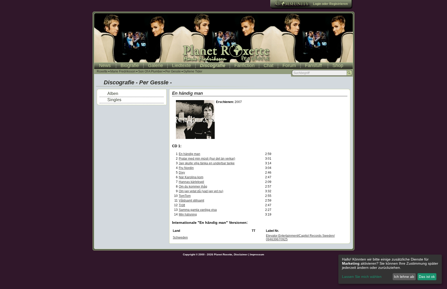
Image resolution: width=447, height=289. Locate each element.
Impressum (257, 254)
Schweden (180, 237)
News (105, 65)
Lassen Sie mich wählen (362, 277)
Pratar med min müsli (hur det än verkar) (207, 158)
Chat (268, 65)
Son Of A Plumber (150, 71)
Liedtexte (181, 65)
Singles (114, 100)
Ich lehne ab (404, 277)
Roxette (102, 71)
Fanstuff (313, 65)
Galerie (155, 65)
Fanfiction (244, 65)
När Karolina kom (191, 177)
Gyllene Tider (192, 71)
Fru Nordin (186, 168)
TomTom (185, 196)
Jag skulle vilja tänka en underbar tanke (207, 163)
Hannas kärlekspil (191, 182)
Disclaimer (241, 254)
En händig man (189, 154)
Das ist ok (427, 277)
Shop (337, 65)
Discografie (212, 65)
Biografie (130, 65)
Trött (182, 205)
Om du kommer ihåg (193, 186)
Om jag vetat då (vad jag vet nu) (201, 191)
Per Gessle (173, 71)
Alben (112, 93)
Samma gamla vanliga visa (198, 210)
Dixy (182, 172)
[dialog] (390, 269)
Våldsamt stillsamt (191, 200)
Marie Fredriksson (123, 71)
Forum (289, 65)
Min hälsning (188, 214)
